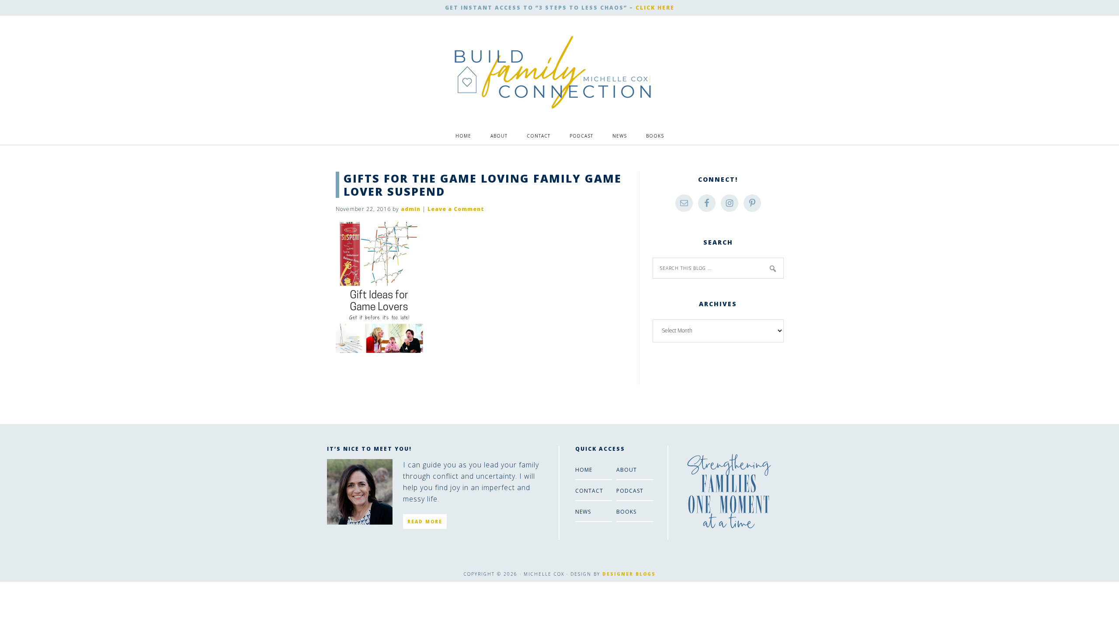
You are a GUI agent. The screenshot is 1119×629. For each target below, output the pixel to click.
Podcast (629, 490)
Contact (589, 490)
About (626, 469)
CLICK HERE (655, 7)
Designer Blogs (629, 574)
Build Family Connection (553, 72)
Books (626, 511)
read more (424, 521)
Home (583, 469)
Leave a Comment (455, 209)
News (583, 511)
